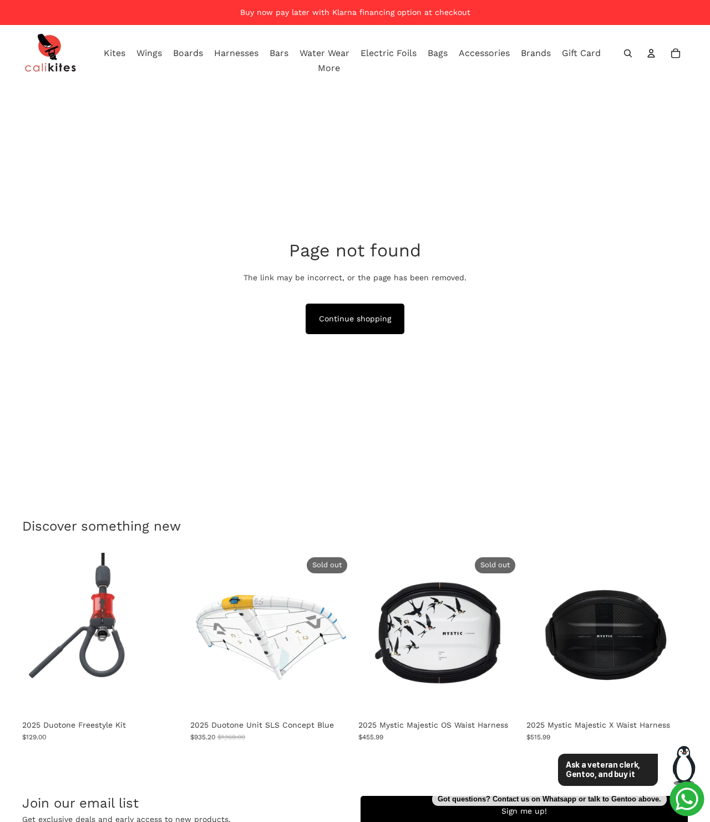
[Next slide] (335, 633)
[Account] (651, 53)
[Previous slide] (207, 633)
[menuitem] (329, 68)
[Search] (628, 53)
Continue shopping (355, 318)
